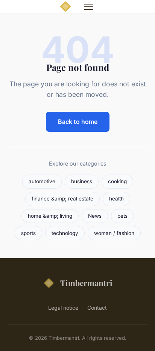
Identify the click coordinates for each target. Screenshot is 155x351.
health (116, 199)
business (81, 181)
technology (65, 233)
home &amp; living (50, 216)
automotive (42, 181)
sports (28, 233)
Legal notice (63, 307)
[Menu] (88, 7)
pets (122, 216)
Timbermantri (86, 282)
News (95, 216)
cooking (117, 181)
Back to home (77, 121)
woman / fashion (114, 233)
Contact (97, 307)
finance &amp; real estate (62, 199)
